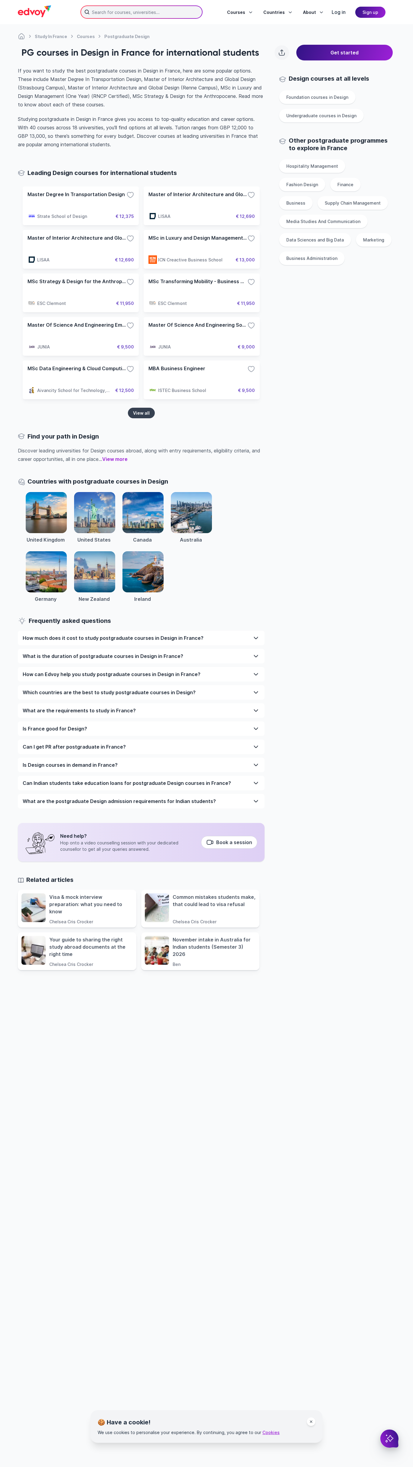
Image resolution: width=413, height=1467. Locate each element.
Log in (339, 12)
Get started (344, 53)
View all (141, 413)
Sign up (370, 12)
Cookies (271, 1432)
